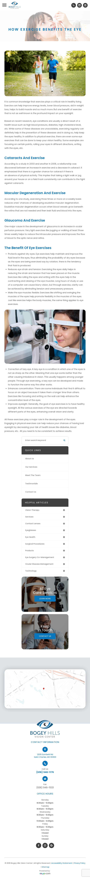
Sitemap (45, 867)
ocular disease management (39, 564)
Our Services (31, 467)
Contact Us (30, 492)
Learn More (45, 598)
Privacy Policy (79, 863)
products (29, 550)
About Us (29, 458)
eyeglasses (30, 530)
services (29, 516)
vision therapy (32, 510)
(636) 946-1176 (45, 772)
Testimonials (31, 483)
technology (31, 570)
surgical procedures (34, 543)
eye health (30, 537)
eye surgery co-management (39, 557)
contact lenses (32, 523)
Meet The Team (33, 475)
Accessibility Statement (61, 863)
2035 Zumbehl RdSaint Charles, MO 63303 (45, 755)
